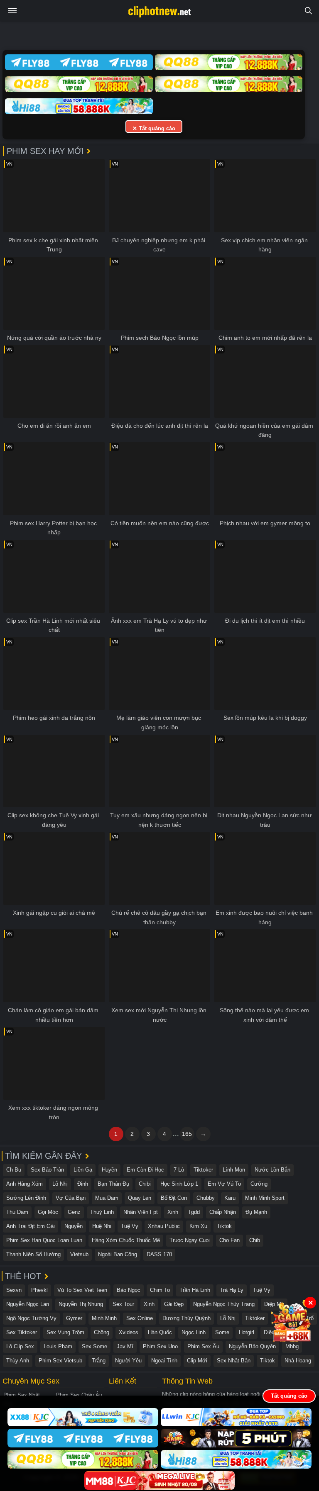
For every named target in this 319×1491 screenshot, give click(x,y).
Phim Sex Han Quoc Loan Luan (44, 1240)
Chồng (101, 1332)
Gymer (74, 1318)
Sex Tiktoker (21, 1332)
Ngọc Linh (194, 1332)
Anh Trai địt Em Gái (30, 1226)
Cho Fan (229, 1240)
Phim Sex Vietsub (60, 1360)
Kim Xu (198, 1226)
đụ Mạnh (256, 1212)
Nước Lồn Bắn (272, 1170)
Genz (74, 1212)
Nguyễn (73, 1226)
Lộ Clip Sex (20, 1346)
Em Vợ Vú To (224, 1184)
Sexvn (14, 1290)
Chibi (145, 1184)
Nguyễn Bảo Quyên (252, 1346)
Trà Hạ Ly (231, 1290)
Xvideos (128, 1332)
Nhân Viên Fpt (140, 1212)
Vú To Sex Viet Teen (82, 1290)
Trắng (99, 1360)
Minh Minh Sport (265, 1198)
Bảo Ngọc (128, 1290)
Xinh (172, 1212)
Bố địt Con (174, 1198)
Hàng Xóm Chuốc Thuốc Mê (126, 1240)
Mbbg (292, 1346)
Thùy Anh (17, 1360)
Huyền (109, 1170)
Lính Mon (234, 1170)
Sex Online (139, 1318)
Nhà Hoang (298, 1360)
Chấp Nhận (222, 1212)
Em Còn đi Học (145, 1170)
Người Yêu (128, 1360)
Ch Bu (13, 1170)
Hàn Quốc (160, 1332)
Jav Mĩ (125, 1346)
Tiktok (224, 1226)
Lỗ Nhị (60, 1184)
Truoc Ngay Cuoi (189, 1240)
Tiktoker (203, 1170)
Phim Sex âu (203, 1346)
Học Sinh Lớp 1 (179, 1184)
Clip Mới (197, 1360)
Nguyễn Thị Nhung (81, 1304)
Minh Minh (104, 1318)
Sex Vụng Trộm (65, 1332)
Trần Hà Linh (194, 1290)
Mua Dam (106, 1198)
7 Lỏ (179, 1170)
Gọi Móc (48, 1212)
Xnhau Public (164, 1226)
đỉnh (82, 1184)
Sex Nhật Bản (233, 1360)
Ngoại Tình (164, 1360)
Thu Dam (17, 1212)
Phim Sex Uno (160, 1346)
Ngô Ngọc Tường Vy (31, 1318)
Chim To (160, 1290)
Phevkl (39, 1290)
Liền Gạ (83, 1170)
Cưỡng (258, 1184)
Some (222, 1332)
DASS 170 (159, 1254)
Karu (230, 1198)
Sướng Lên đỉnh (26, 1198)
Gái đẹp (174, 1304)
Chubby (205, 1198)
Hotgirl (246, 1332)
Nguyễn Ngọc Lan (27, 1304)
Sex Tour (123, 1304)
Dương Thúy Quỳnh (186, 1318)
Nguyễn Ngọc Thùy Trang (224, 1304)
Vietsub (79, 1254)
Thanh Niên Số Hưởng (33, 1254)
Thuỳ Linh (102, 1212)
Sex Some (94, 1346)
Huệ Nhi (101, 1226)
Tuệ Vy (129, 1226)
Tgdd (194, 1212)
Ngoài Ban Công (117, 1254)
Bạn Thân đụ (113, 1184)
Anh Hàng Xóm (24, 1184)
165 (187, 1133)
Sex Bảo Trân (47, 1170)
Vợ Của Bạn (71, 1198)
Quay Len (139, 1198)
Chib (254, 1240)
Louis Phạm (58, 1346)
